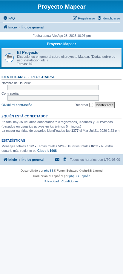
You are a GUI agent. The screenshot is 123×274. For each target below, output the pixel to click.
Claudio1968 (47, 150)
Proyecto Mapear (61, 44)
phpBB (49, 170)
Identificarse (14, 77)
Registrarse (43, 77)
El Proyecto (28, 52)
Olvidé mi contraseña (16, 105)
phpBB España (79, 176)
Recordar (82, 105)
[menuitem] (9, 18)
